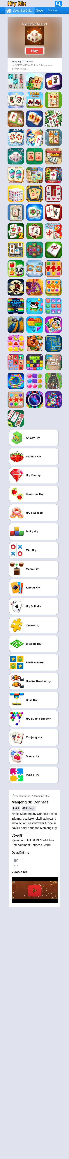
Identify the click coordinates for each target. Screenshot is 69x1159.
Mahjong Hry (41, 795)
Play (34, 50)
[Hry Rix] (16, 4)
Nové (39, 10)
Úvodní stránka (22, 10)
